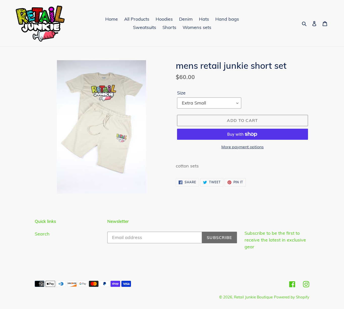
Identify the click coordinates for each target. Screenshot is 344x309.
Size (181, 93)
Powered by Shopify (291, 297)
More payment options (242, 146)
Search (42, 234)
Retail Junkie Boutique (253, 297)
